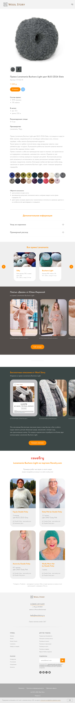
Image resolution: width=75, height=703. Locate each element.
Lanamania (12, 644)
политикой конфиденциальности (55, 664)
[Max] (40, 672)
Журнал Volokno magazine (45, 651)
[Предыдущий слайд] (3, 267)
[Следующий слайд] (71, 267)
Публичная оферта (51, 688)
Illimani (11, 638)
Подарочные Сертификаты (45, 636)
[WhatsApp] (49, 672)
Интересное (13, 659)
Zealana (12, 636)
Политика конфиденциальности (35, 688)
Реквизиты (21, 688)
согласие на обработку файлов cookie (50, 700)
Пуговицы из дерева (44, 649)
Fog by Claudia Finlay (20, 512)
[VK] (43, 672)
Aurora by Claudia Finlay (21, 564)
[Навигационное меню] (72, 4)
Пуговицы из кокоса (44, 641)
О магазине (13, 661)
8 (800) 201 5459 (37, 604)
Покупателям (13, 664)
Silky (18, 270)
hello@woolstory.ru (37, 615)
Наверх (37, 695)
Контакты (12, 667)
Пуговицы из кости (43, 646)
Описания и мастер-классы (46, 638)
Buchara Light (47, 270)
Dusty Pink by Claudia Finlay (52, 512)
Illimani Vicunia (13, 641)
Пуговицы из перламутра (45, 644)
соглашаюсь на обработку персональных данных (50, 665)
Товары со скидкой (14, 646)
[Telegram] (46, 672)
